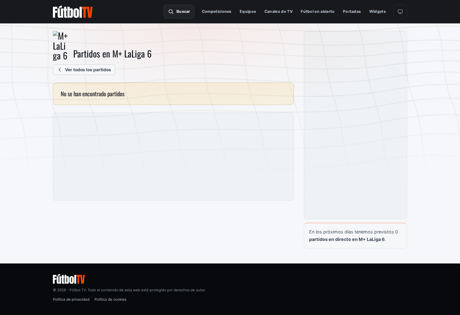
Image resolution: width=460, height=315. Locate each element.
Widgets (377, 11)
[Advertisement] (173, 156)
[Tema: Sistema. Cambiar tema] (400, 11)
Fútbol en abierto (318, 11)
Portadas (352, 11)
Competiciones (217, 11)
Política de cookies (110, 299)
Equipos (248, 11)
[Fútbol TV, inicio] (73, 11)
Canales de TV (278, 11)
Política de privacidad (71, 299)
